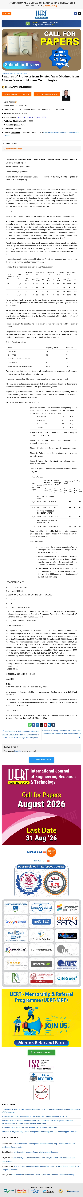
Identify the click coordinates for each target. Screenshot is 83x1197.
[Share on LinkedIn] (49, 725)
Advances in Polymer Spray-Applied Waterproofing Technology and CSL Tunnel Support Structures (39, 1132)
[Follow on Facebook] (75, 13)
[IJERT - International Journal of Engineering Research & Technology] (41, 14)
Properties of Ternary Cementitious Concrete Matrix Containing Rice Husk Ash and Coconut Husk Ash (61, 732)
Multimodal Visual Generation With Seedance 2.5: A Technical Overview (29, 1127)
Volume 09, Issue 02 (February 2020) (14, 73)
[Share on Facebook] (33, 725)
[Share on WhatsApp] (30, 725)
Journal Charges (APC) (42, 1052)
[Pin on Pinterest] (45, 725)
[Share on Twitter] (37, 725)
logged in (17, 751)
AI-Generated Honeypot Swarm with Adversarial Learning (36, 1152)
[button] (6, 13)
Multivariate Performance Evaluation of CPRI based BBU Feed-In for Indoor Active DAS (35, 1116)
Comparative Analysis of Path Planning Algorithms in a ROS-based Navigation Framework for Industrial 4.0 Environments (41, 1110)
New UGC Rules (40, 861)
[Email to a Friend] (41, 725)
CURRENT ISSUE (35, 852)
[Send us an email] (79, 13)
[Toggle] (4, 143)
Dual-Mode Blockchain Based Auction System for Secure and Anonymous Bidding (42, 1175)
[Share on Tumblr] (53, 725)
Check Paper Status (43, 760)
